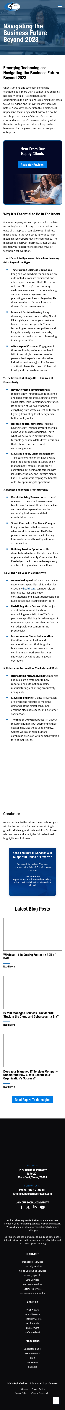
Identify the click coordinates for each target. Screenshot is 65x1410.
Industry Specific (32, 1275)
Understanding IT (32, 1348)
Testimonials (32, 1323)
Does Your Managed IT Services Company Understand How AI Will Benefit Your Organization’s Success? (30, 1075)
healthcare (29, 588)
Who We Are (32, 1309)
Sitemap (24, 1389)
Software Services (32, 1288)
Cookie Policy (21, 1393)
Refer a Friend (32, 1332)
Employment (32, 1327)
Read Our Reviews (32, 165)
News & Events (32, 1353)
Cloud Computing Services (32, 1270)
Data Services (32, 1279)
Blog (32, 1357)
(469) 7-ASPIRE (37, 1190)
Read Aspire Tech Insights (32, 1100)
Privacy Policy (38, 1389)
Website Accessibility (40, 1393)
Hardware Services (32, 1284)
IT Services (32, 1254)
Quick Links (32, 1341)
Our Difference (32, 1314)
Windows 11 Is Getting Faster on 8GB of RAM (29, 956)
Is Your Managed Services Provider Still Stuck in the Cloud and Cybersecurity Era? (31, 1014)
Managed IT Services (32, 1261)
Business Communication (33, 1293)
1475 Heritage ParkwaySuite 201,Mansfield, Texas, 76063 (32, 1173)
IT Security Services (32, 1266)
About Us (32, 1302)
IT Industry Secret (32, 1318)
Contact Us (32, 1362)
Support (32, 1366)
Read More (9, 966)
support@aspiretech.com (36, 1193)
